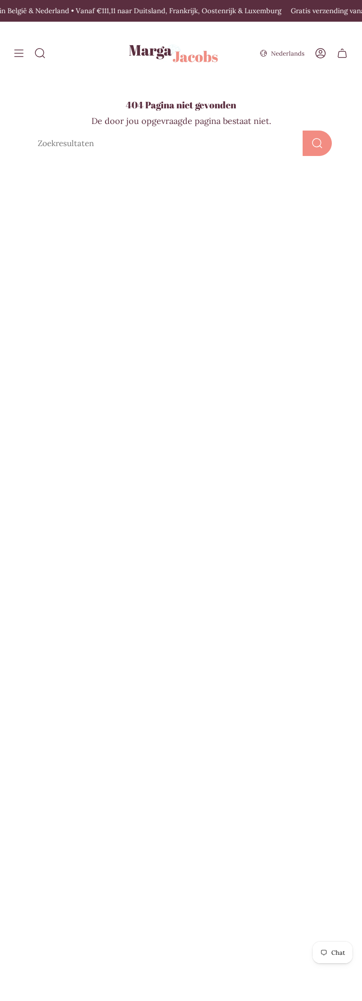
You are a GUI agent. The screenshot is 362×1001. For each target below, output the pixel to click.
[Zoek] (317, 143)
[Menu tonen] (18, 53)
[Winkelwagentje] (342, 53)
